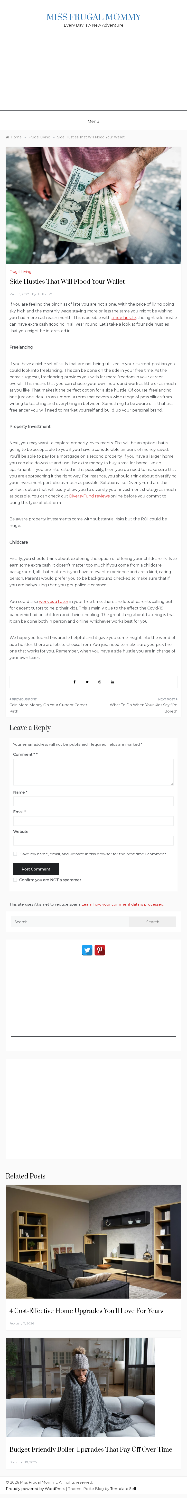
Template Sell (123, 1488)
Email (19, 811)
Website (20, 831)
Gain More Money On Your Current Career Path (48, 708)
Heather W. (45, 294)
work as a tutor (53, 601)
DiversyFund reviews (89, 496)
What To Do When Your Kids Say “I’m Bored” (144, 708)
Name (20, 792)
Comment (24, 754)
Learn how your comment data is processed (122, 904)
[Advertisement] (93, 76)
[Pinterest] (99, 950)
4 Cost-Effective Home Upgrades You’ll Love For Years (86, 1311)
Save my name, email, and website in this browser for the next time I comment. (93, 854)
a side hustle (124, 317)
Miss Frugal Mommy (93, 17)
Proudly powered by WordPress (36, 1488)
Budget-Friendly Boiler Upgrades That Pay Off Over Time (91, 1450)
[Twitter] (87, 950)
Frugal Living (20, 271)
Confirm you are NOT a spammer (49, 880)
